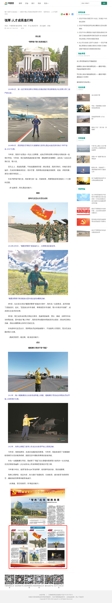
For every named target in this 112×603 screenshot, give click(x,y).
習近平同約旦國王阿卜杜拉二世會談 (91, 18)
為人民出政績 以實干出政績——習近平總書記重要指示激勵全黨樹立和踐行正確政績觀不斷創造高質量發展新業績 (93, 45)
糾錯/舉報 (42, 595)
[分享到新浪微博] (64, 14)
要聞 (20, 3)
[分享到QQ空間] (69, 14)
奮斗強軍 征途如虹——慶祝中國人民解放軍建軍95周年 (23, 12)
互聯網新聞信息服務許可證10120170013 (60, 595)
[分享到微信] (62, 14)
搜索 (104, 3)
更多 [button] (45, 3)
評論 (26, 3)
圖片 (33, 3)
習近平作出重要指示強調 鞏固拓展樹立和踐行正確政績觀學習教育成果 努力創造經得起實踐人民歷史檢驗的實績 (93, 35)
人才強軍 (54, 12)
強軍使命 (47, 12)
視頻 (39, 3)
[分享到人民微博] (67, 14)
